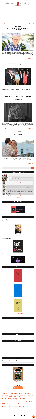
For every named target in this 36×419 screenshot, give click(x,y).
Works (19, 410)
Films (16, 26)
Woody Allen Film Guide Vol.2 (18, 298)
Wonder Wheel (21, 406)
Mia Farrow (13, 403)
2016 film (3, 393)
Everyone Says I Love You (17, 398)
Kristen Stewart (11, 401)
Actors (17, 61)
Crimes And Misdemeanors (12, 396)
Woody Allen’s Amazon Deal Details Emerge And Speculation (18, 28)
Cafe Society (24, 395)
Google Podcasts (19, 195)
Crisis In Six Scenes (20, 396)
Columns (22, 410)
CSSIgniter (21, 417)
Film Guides (15, 410)
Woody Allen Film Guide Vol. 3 (18, 313)
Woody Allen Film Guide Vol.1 (18, 282)
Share (18, 179)
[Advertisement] (18, 15)
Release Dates (19, 131)
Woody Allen (27, 410)
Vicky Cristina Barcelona (14, 406)
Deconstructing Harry (26, 396)
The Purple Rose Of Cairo (26, 405)
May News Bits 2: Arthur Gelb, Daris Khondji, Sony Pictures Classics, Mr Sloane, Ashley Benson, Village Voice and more (18, 98)
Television (19, 26)
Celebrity (3, 396)
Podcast (10, 410)
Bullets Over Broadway (6, 395)
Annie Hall (13, 393)
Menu (4, 23)
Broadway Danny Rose (29, 393)
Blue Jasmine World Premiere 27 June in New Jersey (18, 133)
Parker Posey (25, 403)
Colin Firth (6, 396)
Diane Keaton (4, 398)
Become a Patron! (18, 197)
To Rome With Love (6, 406)
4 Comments (21, 31)
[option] (18, 183)
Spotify (24, 195)
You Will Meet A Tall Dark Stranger (28, 406)
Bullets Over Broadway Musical (16, 395)
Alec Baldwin (6, 393)
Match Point (9, 403)
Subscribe (14, 179)
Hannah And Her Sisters (6, 399)
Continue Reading (30, 58)
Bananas (17, 393)
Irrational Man (15, 400)
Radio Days (29, 403)
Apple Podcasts (14, 195)
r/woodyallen (18, 381)
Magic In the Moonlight (25, 401)
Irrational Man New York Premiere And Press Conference (18, 63)
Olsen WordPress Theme (16, 417)
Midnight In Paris (19, 403)
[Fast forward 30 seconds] (19, 178)
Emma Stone (11, 398)
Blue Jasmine (22, 393)
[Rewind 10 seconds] (15, 178)
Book (7, 410)
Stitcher (26, 195)
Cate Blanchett (30, 395)
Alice (9, 393)
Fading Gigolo (23, 398)
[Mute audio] (13, 178)
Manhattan (5, 403)
